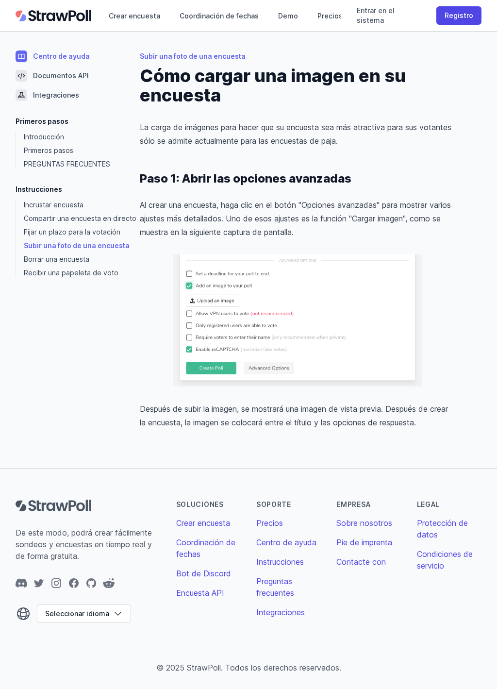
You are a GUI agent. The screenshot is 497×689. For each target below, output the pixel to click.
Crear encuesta (134, 16)
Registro (459, 15)
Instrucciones (280, 562)
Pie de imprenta (364, 542)
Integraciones (280, 612)
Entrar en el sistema (376, 15)
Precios (330, 16)
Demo (288, 16)
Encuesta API (200, 593)
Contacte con (361, 562)
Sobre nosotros (364, 523)
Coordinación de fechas (219, 16)
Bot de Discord (203, 573)
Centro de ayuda (286, 542)
